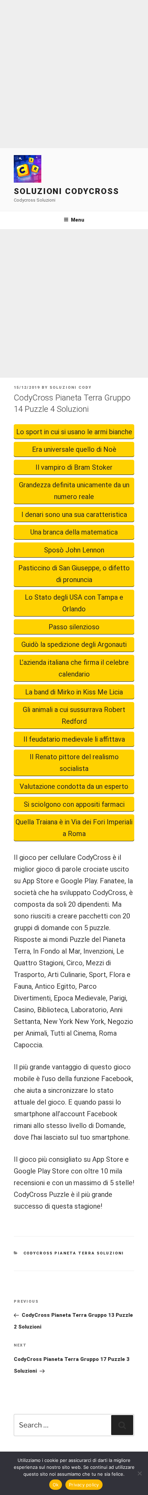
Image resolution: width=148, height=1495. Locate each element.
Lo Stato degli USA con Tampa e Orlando (74, 603)
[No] (139, 1473)
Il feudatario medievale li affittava (74, 739)
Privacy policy (84, 1484)
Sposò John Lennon (74, 550)
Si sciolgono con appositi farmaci (74, 804)
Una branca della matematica (74, 532)
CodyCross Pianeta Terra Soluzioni (73, 1253)
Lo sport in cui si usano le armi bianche (74, 432)
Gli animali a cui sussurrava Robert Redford (74, 715)
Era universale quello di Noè (74, 449)
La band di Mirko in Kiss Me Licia (74, 692)
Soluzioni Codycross (66, 191)
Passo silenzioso (74, 627)
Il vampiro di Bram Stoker (74, 467)
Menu (77, 220)
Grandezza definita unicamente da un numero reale (74, 491)
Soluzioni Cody (71, 387)
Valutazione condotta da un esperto (74, 786)
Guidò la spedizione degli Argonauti (74, 644)
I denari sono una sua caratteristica (74, 514)
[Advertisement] (74, 74)
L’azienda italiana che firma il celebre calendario (74, 668)
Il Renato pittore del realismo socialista (74, 763)
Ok (56, 1484)
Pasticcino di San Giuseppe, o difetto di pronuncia (74, 574)
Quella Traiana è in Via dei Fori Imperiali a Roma (74, 828)
